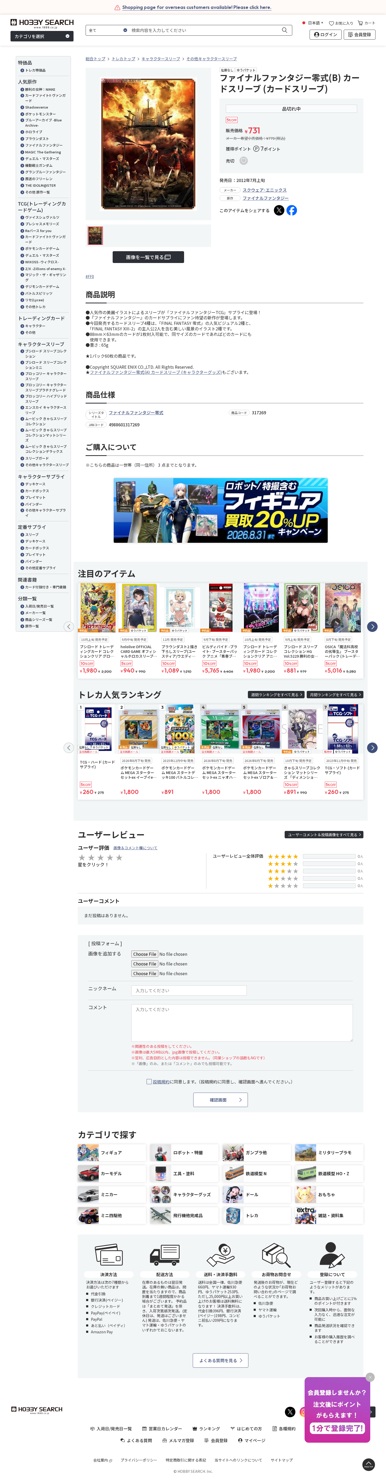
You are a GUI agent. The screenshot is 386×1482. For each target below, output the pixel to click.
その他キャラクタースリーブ (47, 464)
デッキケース (35, 483)
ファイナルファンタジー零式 (136, 412)
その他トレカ (35, 306)
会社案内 (100, 1460)
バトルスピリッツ (39, 293)
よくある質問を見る (218, 1360)
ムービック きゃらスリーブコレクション (46, 421)
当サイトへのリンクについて (238, 1460)
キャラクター (35, 325)
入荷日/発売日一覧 (39, 606)
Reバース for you (38, 230)
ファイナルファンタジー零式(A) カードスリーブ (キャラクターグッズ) (156, 372)
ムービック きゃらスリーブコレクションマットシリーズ (46, 435)
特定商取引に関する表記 (186, 1460)
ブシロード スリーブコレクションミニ (46, 365)
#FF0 (90, 276)
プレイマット (35, 497)
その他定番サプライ (40, 567)
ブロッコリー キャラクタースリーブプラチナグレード (46, 387)
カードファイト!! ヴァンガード (45, 98)
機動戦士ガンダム (39, 165)
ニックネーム (102, 988)
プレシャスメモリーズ (42, 223)
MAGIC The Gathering (43, 151)
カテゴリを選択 (29, 36)
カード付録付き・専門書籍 (45, 586)
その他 (30, 332)
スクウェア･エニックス (265, 190)
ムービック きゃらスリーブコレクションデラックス (46, 449)
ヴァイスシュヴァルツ (42, 217)
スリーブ (32, 534)
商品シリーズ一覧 (38, 619)
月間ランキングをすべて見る (333, 694)
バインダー (33, 504)
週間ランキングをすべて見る (275, 694)
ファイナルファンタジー (44, 145)
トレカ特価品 (35, 70)
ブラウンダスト (37, 138)
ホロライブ (33, 131)
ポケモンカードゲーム (42, 248)
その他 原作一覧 (37, 192)
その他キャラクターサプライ (45, 513)
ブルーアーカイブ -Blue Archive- (43, 122)
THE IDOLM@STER (40, 185)
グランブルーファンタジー (45, 171)
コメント (97, 1007)
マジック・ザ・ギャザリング (45, 277)
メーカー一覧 (35, 612)
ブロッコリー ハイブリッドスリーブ (46, 399)
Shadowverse (36, 107)
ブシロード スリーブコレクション (46, 353)
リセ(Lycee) (34, 299)
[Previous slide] (69, 626)
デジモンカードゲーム (42, 286)
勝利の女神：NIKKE (40, 89)
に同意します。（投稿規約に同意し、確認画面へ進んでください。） (224, 1081)
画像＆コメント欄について (135, 847)
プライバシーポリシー (139, 1460)
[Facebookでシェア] (291, 210)
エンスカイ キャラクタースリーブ (45, 410)
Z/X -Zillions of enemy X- (45, 268)
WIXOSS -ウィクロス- (42, 261)
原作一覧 (32, 626)
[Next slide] (372, 626)
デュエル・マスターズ (42, 158)
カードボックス (37, 490)
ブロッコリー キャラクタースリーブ (46, 376)
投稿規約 (161, 1081)
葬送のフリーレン (39, 178)
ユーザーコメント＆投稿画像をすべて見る (322, 834)
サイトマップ (282, 1460)
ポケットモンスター (40, 113)
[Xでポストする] (279, 210)
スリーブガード (37, 458)
